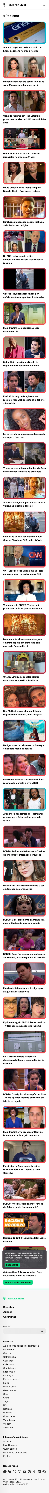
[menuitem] (24, 1308)
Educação (8, 1375)
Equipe (6, 1456)
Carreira (7, 1353)
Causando (8, 1360)
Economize (9, 1371)
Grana (6, 1397)
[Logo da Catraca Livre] (14, 4)
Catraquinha (9, 1357)
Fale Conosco (10, 1445)
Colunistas (9, 1316)
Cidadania (8, 1364)
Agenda (7, 1312)
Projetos (7, 1412)
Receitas (8, 1307)
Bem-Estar (8, 1349)
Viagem (7, 1423)
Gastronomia (9, 1390)
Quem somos (10, 1448)
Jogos (6, 1401)
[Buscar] (42, 1331)
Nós (5, 1405)
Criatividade (9, 1368)
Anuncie (7, 1441)
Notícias (7, 1408)
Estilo (6, 1383)
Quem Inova (9, 1416)
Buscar (6, 1326)
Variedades (9, 1420)
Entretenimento (11, 1379)
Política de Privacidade (26, 1255)
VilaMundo (8, 1427)
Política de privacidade (15, 1452)
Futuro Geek (9, 1386)
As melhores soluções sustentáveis (21, 1345)
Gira (5, 1394)
